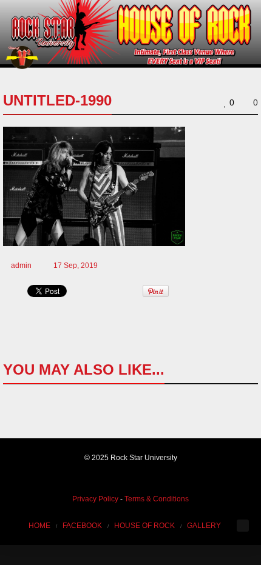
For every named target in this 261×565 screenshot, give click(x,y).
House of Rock (144, 525)
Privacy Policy (95, 499)
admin (21, 265)
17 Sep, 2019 (75, 265)
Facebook (82, 525)
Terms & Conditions (156, 499)
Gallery (204, 525)
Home (39, 525)
